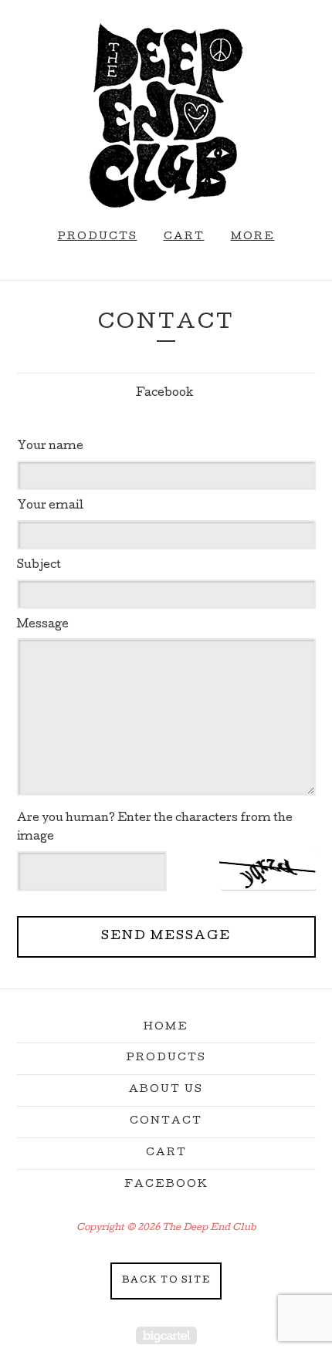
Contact (166, 1122)
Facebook (165, 393)
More (253, 237)
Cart (184, 237)
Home (166, 1027)
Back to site (166, 1280)
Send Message (166, 937)
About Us (166, 1090)
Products (97, 237)
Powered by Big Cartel (166, 1335)
